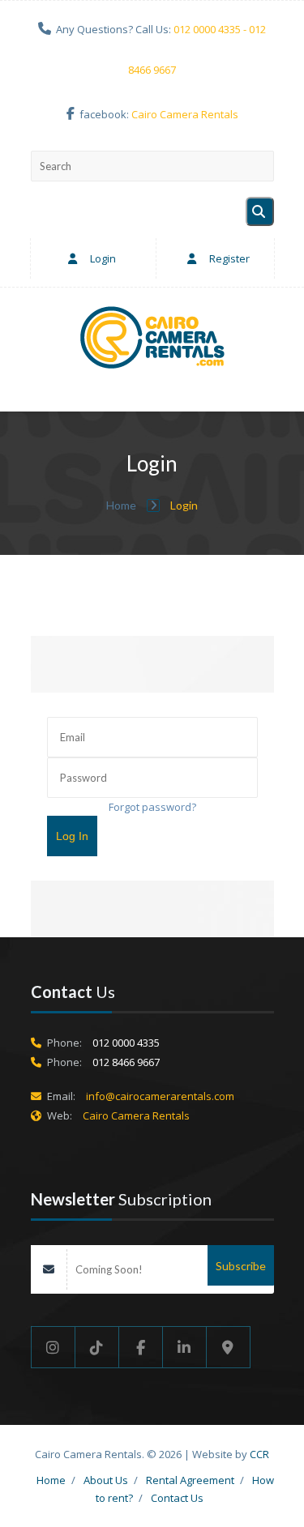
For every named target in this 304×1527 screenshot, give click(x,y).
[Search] (260, 211)
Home (122, 505)
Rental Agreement (190, 1480)
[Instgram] (53, 1347)
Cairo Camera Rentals (184, 114)
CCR (259, 1454)
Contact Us (177, 1498)
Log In (72, 836)
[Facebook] (141, 1347)
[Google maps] (228, 1347)
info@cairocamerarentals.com (160, 1096)
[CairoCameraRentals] (152, 340)
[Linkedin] (185, 1347)
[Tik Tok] (97, 1347)
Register (228, 258)
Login (102, 258)
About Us (105, 1480)
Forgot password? (152, 807)
